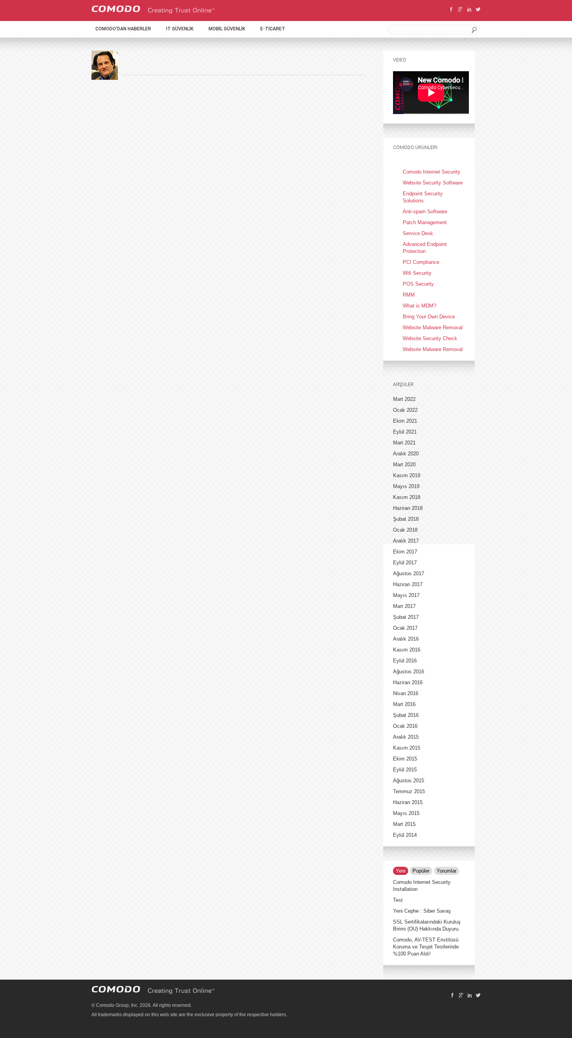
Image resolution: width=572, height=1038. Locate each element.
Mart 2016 (404, 704)
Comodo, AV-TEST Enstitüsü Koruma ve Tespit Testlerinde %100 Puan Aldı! (426, 947)
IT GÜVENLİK (179, 29)
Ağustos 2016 (408, 671)
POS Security (418, 284)
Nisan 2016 (405, 693)
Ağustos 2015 (408, 780)
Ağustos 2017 (408, 573)
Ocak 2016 (405, 726)
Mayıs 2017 (406, 595)
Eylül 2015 (405, 770)
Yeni (400, 871)
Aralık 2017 (406, 541)
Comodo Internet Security (431, 172)
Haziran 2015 (408, 802)
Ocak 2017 (405, 628)
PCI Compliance (421, 262)
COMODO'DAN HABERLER (123, 29)
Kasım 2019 (406, 475)
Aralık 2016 (406, 639)
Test (398, 900)
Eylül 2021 (405, 432)
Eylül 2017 (405, 563)
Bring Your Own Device (429, 317)
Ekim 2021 (405, 421)
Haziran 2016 (408, 682)
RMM (409, 295)
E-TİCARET (272, 29)
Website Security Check (430, 338)
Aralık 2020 (406, 454)
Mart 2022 (404, 399)
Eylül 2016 (405, 661)
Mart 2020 (404, 464)
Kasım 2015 (406, 748)
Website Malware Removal (433, 327)
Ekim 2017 (405, 552)
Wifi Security (417, 273)
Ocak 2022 (405, 410)
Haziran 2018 (408, 508)
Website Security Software (433, 183)
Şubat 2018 (406, 519)
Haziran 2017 (408, 584)
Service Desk (418, 233)
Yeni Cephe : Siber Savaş (422, 911)
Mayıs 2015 (406, 813)
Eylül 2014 (405, 835)
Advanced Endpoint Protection (425, 247)
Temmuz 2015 (409, 791)
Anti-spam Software (425, 211)
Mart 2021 (404, 443)
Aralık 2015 (406, 737)
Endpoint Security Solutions (423, 197)
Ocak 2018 (405, 530)
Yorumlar (446, 871)
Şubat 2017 (406, 617)
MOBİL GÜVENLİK (227, 29)
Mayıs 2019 (406, 486)
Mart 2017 (404, 606)
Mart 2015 (404, 824)
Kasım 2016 (406, 650)
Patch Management (425, 222)
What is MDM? (419, 306)
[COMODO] (153, 12)
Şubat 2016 (406, 715)
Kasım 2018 (406, 497)
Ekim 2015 (405, 759)
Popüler (421, 871)
